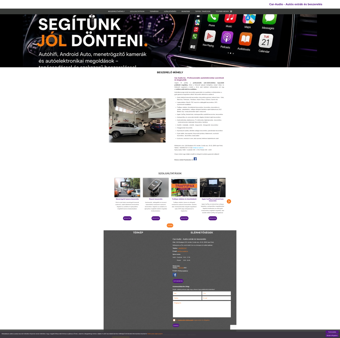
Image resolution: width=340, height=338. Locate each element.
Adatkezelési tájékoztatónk (155, 333)
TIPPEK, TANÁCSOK (202, 11)
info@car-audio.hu (198, 147)
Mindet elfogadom (332, 335)
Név (177, 293)
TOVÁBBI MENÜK (222, 11)
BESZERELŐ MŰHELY (116, 11)
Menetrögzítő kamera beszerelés (127, 199)
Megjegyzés (177, 303)
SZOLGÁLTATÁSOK (137, 11)
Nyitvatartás (178, 281)
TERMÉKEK (154, 11)
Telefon (178, 298)
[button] (229, 201)
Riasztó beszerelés (155, 199)
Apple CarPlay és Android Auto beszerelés (213, 200)
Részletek (127, 218)
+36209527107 (182, 248)
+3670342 (181, 268)
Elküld (176, 325)
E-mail (207, 298)
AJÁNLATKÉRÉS (170, 11)
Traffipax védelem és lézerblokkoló (184, 199)
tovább (170, 225)
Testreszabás (332, 332)
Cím (204, 293)
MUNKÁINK (186, 11)
